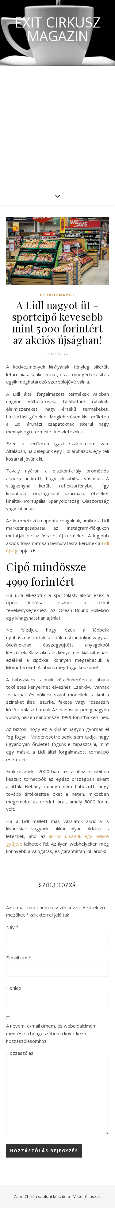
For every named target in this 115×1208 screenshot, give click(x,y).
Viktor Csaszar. (87, 1196)
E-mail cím (18, 957)
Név (12, 927)
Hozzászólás (19, 1053)
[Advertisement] (57, 126)
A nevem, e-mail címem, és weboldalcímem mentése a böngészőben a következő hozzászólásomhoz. (51, 1033)
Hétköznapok (57, 295)
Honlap (13, 988)
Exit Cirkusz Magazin (58, 29)
